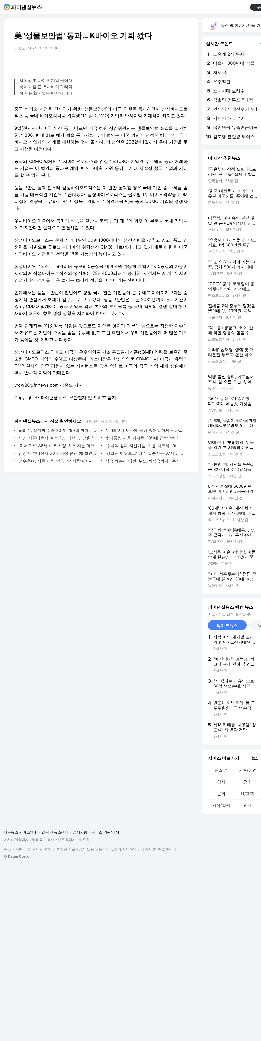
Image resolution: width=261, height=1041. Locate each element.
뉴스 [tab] (255, 757)
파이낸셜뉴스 (26, 7)
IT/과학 (247, 793)
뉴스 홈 (221, 770)
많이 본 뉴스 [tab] (227, 625)
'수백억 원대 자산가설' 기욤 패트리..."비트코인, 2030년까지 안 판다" (145, 445)
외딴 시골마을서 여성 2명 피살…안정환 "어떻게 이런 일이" (58, 437)
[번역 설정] (162, 62)
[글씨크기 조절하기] (172, 62)
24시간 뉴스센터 (55, 832)
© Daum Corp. (16, 856)
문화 (221, 793)
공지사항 (80, 832)
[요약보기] (142, 62)
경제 (221, 781)
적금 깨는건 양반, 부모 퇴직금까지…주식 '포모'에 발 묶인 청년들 (145, 460)
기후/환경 (248, 770)
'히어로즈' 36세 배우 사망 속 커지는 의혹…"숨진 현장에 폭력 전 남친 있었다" (58, 445)
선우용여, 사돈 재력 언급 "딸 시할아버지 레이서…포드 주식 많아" (58, 460)
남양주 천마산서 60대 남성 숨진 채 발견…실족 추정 (58, 453)
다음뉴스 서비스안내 (20, 832)
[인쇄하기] (182, 62)
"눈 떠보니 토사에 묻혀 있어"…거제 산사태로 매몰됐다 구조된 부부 (145, 430)
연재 (248, 805)
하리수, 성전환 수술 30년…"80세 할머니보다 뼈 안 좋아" (58, 430)
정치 (248, 781)
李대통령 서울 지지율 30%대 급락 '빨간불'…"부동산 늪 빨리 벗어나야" (145, 437)
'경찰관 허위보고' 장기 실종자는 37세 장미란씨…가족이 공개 (145, 453)
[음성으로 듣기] (152, 62)
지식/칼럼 (221, 805)
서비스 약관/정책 (105, 832)
